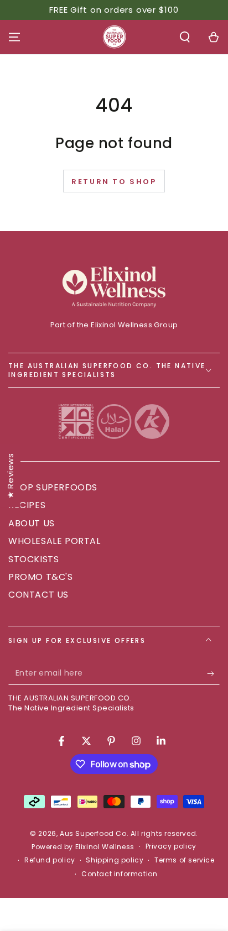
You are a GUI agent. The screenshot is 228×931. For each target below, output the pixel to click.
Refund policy (49, 860)
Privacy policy (171, 846)
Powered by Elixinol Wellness (83, 847)
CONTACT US (38, 594)
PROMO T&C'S (40, 577)
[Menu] (14, 37)
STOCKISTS (33, 559)
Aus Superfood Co (93, 833)
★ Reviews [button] (10, 475)
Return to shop (113, 181)
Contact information (119, 874)
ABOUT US (31, 523)
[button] (184, 37)
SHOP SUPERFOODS (52, 487)
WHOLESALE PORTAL (54, 541)
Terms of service (184, 860)
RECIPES (26, 505)
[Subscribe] (213, 674)
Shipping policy (114, 860)
